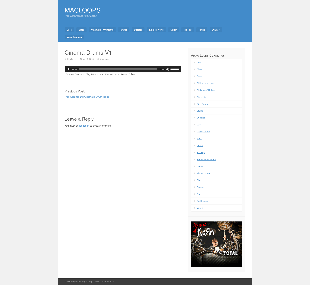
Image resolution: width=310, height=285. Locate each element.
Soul (199, 194)
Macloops (71, 59)
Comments (105, 59)
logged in (84, 125)
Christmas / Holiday (206, 90)
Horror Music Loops (206, 159)
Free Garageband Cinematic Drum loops (87, 96)
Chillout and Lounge (206, 83)
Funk (199, 138)
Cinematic (201, 97)
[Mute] (168, 69)
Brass (81, 29)
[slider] (175, 69)
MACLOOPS (83, 9)
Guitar (173, 29)
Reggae (200, 187)
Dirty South (202, 103)
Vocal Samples (74, 36)
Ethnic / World (156, 29)
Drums (123, 29)
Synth (215, 29)
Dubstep (138, 29)
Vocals (200, 207)
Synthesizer (202, 200)
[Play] (68, 69)
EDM (199, 124)
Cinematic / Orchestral (102, 29)
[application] (123, 69)
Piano (199, 180)
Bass (69, 29)
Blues (199, 69)
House (202, 29)
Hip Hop (188, 29)
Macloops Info (204, 173)
